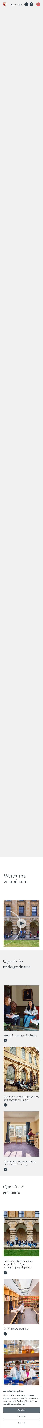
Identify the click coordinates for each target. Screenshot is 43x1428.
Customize (21, 1416)
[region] (21, 1407)
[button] (31, 4)
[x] (37, 4)
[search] (31, 4)
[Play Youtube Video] (21, 923)
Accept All (21, 1410)
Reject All (21, 1423)
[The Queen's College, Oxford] (5, 4)
